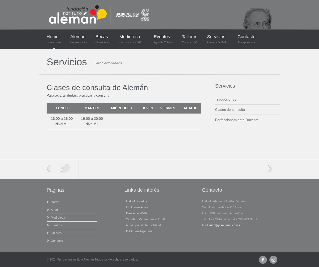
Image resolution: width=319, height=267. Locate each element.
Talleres (190, 39)
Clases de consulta (230, 110)
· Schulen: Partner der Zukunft (144, 219)
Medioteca (132, 39)
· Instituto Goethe (135, 201)
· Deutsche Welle (136, 213)
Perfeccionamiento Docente (237, 120)
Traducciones (225, 99)
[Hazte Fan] (263, 260)
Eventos (163, 39)
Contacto (246, 39)
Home (54, 39)
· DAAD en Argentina (138, 231)
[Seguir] (273, 260)
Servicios (218, 39)
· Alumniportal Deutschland (142, 225)
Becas (102, 39)
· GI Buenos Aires (136, 207)
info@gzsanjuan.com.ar (225, 225)
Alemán (78, 39)
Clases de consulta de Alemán (97, 87)
